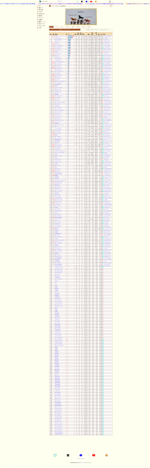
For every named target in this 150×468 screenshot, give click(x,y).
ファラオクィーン (107, 173)
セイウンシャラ (107, 136)
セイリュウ (106, 209)
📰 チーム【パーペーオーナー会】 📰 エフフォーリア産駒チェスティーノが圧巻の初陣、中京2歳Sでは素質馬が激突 (51, 3)
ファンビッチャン (107, 163)
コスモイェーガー (107, 118)
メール (82, 462)
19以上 (89, 26)
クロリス (105, 116)
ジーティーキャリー (108, 102)
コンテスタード (107, 90)
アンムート (106, 53)
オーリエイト (106, 86)
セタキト (105, 152)
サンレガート (106, 212)
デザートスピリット (108, 60)
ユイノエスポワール (108, 120)
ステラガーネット (107, 230)
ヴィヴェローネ (107, 45)
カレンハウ (106, 131)
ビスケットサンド (107, 61)
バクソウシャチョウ (108, 176)
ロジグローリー (107, 256)
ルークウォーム (107, 84)
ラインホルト (106, 222)
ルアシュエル (106, 220)
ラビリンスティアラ (108, 170)
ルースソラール (107, 184)
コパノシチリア (107, 218)
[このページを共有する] (111, 6)
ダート (62, 26)
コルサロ (105, 199)
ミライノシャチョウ (108, 259)
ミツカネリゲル (107, 243)
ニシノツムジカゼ (107, 180)
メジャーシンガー (107, 254)
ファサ (105, 261)
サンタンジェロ (107, 40)
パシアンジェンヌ (107, 71)
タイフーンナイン (107, 108)
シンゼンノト (106, 194)
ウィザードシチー (107, 249)
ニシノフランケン (107, 144)
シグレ (105, 139)
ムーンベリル (106, 99)
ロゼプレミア (106, 201)
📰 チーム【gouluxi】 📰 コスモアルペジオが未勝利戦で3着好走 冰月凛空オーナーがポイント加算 (95, 3)
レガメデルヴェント (108, 65)
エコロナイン (106, 217)
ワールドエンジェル (108, 68)
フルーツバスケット (108, 55)
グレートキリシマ (107, 227)
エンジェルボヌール (108, 210)
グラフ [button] (69, 34)
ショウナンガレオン (108, 94)
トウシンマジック (107, 56)
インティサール (107, 175)
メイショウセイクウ (108, 81)
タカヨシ (105, 167)
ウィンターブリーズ (108, 125)
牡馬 (67, 26)
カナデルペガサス (107, 113)
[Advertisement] (80, 444)
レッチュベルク (107, 47)
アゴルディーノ (107, 37)
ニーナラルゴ (106, 193)
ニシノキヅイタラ (107, 215)
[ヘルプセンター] (96, 1)
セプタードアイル (107, 107)
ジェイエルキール (107, 202)
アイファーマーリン (108, 206)
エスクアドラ (106, 105)
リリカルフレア (107, 155)
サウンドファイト (107, 231)
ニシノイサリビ (107, 63)
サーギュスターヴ (107, 253)
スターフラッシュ (107, 207)
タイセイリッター (107, 241)
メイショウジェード (108, 137)
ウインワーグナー (107, 97)
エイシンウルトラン (108, 149)
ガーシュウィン (107, 186)
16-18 (83, 26)
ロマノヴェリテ (107, 43)
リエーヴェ (106, 73)
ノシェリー (106, 178)
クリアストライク (107, 244)
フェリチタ (106, 39)
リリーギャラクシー (108, 238)
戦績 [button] (83, 34)
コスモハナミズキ (107, 103)
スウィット (106, 236)
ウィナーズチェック (108, 165)
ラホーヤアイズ (107, 110)
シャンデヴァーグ (107, 69)
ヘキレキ (105, 223)
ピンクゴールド (107, 133)
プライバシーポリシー (81, 458)
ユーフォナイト (107, 79)
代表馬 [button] (104, 34)
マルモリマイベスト (108, 197)
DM (78, 462)
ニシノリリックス (107, 146)
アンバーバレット (107, 150)
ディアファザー (107, 251)
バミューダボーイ (107, 246)
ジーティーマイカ (107, 35)
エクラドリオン (107, 76)
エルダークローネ (107, 191)
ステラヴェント (107, 225)
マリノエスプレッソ (108, 188)
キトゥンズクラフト (108, 89)
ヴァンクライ (106, 121)
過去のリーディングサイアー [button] (64, 29)
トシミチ (105, 147)
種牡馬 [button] (56, 34)
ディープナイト (107, 266)
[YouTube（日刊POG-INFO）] (91, 2)
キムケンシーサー (107, 74)
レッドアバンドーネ (108, 228)
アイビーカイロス (107, 264)
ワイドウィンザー (107, 196)
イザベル (105, 248)
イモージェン (106, 42)
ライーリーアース (107, 115)
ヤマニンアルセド (107, 235)
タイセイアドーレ (107, 240)
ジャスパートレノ (107, 134)
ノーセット (106, 112)
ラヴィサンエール (107, 100)
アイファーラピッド (108, 233)
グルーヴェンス (107, 66)
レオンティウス (107, 58)
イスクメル (106, 142)
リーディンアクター (108, 183)
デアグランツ (106, 82)
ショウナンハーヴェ (108, 162)
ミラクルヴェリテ (107, 214)
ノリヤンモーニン (107, 126)
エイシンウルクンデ (108, 262)
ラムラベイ (106, 159)
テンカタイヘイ (107, 160)
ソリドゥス (106, 181)
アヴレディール (107, 171)
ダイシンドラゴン (107, 48)
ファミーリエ (106, 52)
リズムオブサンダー (108, 168)
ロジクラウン (106, 78)
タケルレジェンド (107, 154)
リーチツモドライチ (108, 141)
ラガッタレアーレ (107, 92)
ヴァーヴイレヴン (107, 257)
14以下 (78, 26)
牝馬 (73, 26)
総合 (51, 26)
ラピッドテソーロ (107, 50)
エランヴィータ (107, 128)
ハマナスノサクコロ (108, 204)
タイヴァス (106, 95)
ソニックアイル (107, 129)
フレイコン (106, 123)
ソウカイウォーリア (108, 189)
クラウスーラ (106, 87)
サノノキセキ (106, 157)
